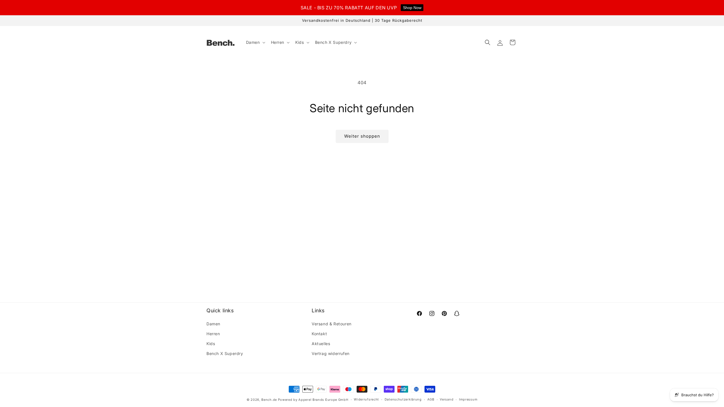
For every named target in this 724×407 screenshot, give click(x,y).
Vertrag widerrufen (331, 353)
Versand (446, 399)
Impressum (468, 399)
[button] (255, 42)
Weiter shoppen (362, 136)
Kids (210, 343)
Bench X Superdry (224, 353)
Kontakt (319, 333)
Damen (213, 323)
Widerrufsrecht (366, 399)
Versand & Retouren (332, 323)
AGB (430, 399)
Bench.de (269, 400)
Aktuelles (321, 343)
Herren (213, 333)
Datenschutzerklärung (403, 399)
